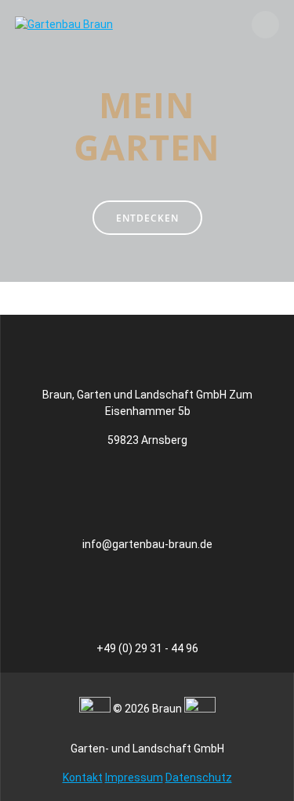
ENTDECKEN (147, 217)
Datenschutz (198, 777)
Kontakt (83, 777)
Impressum (134, 777)
